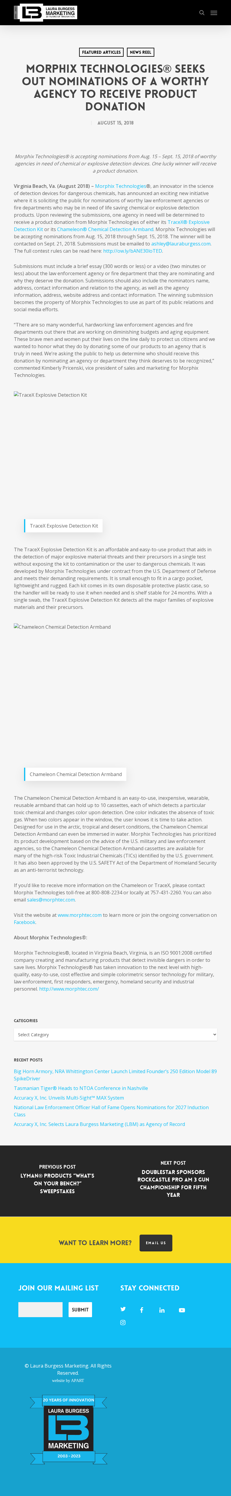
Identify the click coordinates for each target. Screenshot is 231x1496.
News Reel (140, 52)
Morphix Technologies (120, 186)
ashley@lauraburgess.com (181, 243)
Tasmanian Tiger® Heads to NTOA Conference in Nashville (81, 1088)
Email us (156, 1243)
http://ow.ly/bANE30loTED (132, 251)
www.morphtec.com (80, 915)
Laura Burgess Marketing (59, 1365)
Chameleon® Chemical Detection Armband (105, 229)
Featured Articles (101, 52)
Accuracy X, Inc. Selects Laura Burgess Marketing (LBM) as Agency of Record (99, 1124)
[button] (214, 13)
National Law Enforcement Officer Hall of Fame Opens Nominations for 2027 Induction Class (111, 1111)
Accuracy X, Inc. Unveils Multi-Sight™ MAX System (69, 1097)
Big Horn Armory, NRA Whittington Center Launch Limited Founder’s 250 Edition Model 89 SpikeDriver (115, 1075)
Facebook (24, 922)
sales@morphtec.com (51, 899)
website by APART (68, 1380)
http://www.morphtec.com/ (69, 989)
